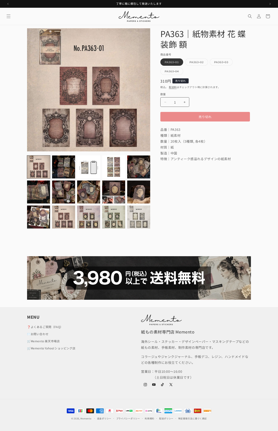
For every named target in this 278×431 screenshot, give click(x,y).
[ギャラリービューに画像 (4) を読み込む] (113, 166)
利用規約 (149, 418)
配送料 (173, 87)
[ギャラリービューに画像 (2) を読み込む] (63, 166)
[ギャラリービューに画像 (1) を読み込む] (38, 166)
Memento (85, 418)
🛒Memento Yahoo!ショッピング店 (51, 348)
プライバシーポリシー (128, 418)
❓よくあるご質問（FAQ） (45, 327)
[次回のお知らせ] (270, 4)
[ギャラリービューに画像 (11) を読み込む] (38, 217)
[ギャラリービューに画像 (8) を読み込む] (88, 191)
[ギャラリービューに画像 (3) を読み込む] (88, 166)
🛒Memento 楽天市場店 (43, 341)
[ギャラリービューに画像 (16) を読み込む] (88, 217)
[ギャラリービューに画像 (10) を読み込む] (138, 191)
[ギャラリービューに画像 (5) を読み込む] (138, 166)
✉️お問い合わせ (37, 334)
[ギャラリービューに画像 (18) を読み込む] (138, 217)
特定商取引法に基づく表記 (192, 418)
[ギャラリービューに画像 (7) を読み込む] (63, 191)
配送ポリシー (166, 418)
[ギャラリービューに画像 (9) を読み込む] (113, 191)
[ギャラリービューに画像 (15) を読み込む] (63, 217)
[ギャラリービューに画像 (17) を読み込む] (113, 217)
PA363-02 (198, 63)
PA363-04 (173, 72)
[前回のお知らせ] (7, 4)
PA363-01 (173, 63)
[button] (8, 16)
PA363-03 (222, 63)
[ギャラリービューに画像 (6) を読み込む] (38, 191)
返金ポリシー (104, 418)
